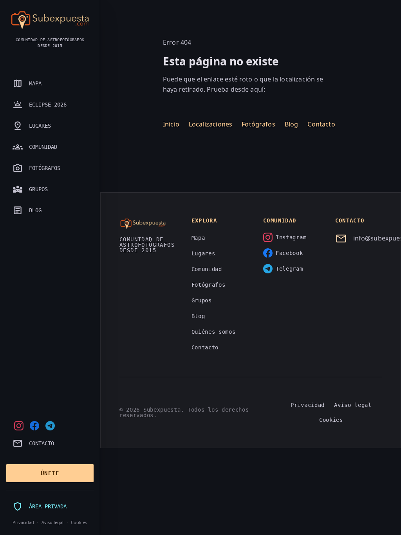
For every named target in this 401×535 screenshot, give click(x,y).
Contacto (321, 124)
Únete (50, 473)
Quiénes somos (213, 332)
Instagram (291, 237)
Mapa (198, 238)
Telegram (289, 269)
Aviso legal (52, 522)
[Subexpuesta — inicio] (49, 20)
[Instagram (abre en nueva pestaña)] (19, 425)
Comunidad (206, 269)
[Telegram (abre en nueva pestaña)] (50, 425)
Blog (291, 124)
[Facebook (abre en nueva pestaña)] (34, 425)
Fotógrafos (258, 124)
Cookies (79, 522)
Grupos (201, 300)
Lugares (203, 253)
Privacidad (23, 522)
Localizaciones (210, 124)
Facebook (289, 253)
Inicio (171, 124)
